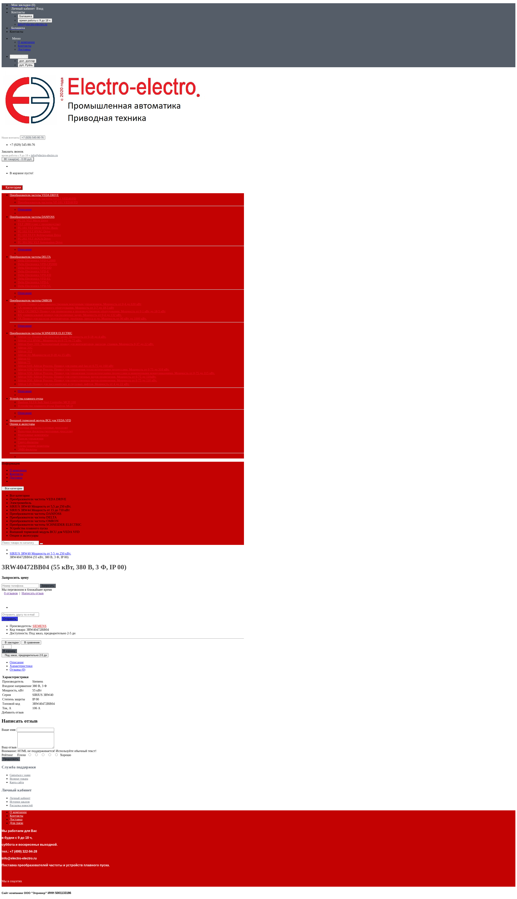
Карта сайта (17, 782)
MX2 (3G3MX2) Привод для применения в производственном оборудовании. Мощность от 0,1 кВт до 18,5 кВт (92, 311)
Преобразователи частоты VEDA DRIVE (34, 195)
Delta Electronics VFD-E (33, 271)
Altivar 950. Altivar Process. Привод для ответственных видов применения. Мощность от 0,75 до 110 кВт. (87, 380)
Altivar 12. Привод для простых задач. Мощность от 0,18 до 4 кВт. (62, 336)
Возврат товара (19, 778)
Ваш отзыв (9, 747)
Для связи (16, 823)
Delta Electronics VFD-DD (34, 267)
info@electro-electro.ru (32, 24)
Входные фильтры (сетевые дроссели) (43, 427)
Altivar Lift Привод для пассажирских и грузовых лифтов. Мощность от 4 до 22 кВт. (73, 384)
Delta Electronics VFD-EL (34, 278)
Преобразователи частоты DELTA (30, 256)
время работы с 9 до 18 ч (34, 20)
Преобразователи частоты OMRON (31, 300)
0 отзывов (11, 593)
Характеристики (21, 666)
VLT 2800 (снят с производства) (39, 224)
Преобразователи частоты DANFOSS (32, 216)
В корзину (9, 650)
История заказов (20, 801)
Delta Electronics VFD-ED (34, 275)
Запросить (47, 585)
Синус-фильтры (28, 442)
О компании (26, 42)
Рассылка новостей (21, 805)
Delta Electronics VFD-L (33, 282)
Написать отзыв (33, 593)
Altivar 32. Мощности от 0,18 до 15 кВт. (44, 355)
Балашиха (25, 16)
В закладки (11, 642)
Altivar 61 (24, 358)
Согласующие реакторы (33, 445)
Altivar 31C (25, 347)
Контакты (24, 45)
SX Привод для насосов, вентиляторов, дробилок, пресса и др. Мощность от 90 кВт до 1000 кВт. (82, 318)
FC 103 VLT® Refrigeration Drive (39, 235)
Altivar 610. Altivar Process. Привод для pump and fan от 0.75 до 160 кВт (65, 365)
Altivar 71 (24, 362)
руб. (19, 56)
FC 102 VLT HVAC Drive (34, 231)
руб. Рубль (26, 65)
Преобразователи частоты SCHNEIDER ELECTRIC (41, 333)
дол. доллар (27, 60)
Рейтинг (7, 755)
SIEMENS (39, 626)
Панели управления (30, 438)
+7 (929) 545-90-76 (22, 144)
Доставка (24, 49)
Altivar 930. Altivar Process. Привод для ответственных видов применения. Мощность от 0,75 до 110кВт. (87, 376)
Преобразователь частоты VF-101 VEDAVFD (48, 202)
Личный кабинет (20, 798)
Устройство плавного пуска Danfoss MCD (45, 405)
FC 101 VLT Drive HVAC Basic (38, 227)
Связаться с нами (20, 775)
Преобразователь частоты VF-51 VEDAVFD (47, 198)
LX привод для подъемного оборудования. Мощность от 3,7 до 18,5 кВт (66, 307)
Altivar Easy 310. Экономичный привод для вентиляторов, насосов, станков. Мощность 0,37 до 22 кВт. (86, 344)
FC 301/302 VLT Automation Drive (40, 242)
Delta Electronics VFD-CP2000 (37, 264)
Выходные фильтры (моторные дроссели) (45, 431)
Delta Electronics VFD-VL (34, 285)
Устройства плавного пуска (26, 398)
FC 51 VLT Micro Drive (33, 220)
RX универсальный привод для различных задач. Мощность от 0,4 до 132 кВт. (70, 315)
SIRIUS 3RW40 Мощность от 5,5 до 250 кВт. (40, 553)
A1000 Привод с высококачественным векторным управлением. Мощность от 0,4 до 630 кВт (79, 304)
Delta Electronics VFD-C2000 (37, 260)
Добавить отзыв (13, 712)
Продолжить (10, 759)
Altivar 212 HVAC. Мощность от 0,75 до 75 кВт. (50, 340)
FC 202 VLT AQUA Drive (34, 238)
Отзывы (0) (17, 669)
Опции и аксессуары (22, 424)
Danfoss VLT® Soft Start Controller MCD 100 (47, 402)
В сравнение (31, 642)
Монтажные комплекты (33, 434)
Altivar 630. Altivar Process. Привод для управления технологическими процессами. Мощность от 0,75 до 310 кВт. (93, 369)
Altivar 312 (25, 351)
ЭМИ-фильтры (27, 449)
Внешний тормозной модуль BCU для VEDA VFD (40, 420)
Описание (25, 209)
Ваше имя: (9, 729)
